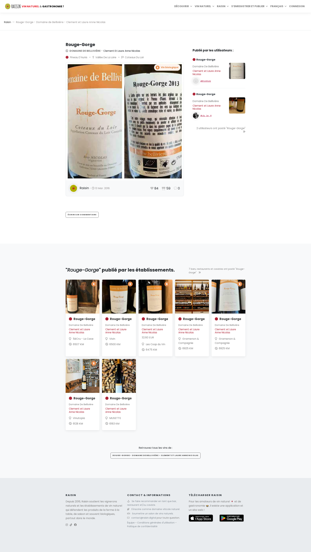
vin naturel (223, 501)
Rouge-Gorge (84, 319)
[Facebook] (75, 525)
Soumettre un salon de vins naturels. (152, 513)
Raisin (7, 22)
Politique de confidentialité (142, 526)
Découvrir (181, 6)
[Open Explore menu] (191, 6)
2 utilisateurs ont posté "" (220, 128)
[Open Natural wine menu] (213, 6)
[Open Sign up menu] (267, 6)
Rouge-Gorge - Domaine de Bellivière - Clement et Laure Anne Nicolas (155, 455)
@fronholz (205, 81)
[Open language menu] (286, 6)
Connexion (297, 6)
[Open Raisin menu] (228, 6)
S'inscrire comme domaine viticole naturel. (155, 509)
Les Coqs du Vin (155, 344)
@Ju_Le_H (206, 115)
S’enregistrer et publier (248, 6)
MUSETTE (115, 418)
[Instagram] (67, 525)
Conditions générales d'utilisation (156, 522)
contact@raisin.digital (143, 517)
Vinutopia (79, 418)
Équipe (131, 522)
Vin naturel (203, 6)
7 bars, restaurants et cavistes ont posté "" (217, 270)
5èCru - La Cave (83, 339)
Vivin (112, 339)
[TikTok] (71, 525)
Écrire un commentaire (82, 214)
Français (276, 6)
